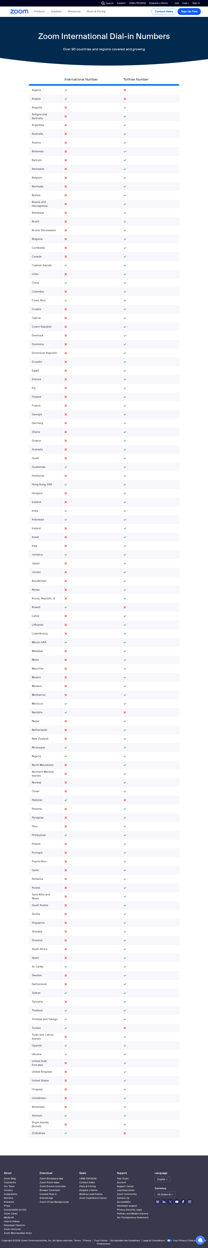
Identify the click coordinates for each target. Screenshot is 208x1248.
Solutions (56, 11)
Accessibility (124, 1201)
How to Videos (12, 1221)
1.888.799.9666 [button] (137, 3)
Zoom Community (127, 1194)
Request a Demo (158, 3)
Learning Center (126, 1190)
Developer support (127, 1205)
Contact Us (123, 1198)
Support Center (125, 1186)
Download (46, 1173)
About (8, 1173)
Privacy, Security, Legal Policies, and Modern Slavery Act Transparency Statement (133, 1213)
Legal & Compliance (154, 1240)
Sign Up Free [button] (189, 11)
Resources (74, 11)
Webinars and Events (90, 1194)
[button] (108, 3)
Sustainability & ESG (15, 1209)
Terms (77, 1240)
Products (39, 11)
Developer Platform (14, 1225)
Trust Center (101, 1240)
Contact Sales (164, 11)
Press (7, 1205)
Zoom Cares (10, 1213)
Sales (82, 1173)
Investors (9, 1201)
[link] (96, 11)
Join (176, 3)
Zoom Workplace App (51, 1178)
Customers (10, 1182)
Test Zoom (123, 1178)
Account (121, 1182)
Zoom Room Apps (49, 1182)
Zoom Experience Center (93, 1198)
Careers (8, 1190)
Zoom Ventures (12, 1229)
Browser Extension (50, 1190)
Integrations (10, 1194)
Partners (8, 1198)
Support (121, 3)
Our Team (9, 1186)
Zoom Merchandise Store (18, 1233)
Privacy (87, 1240)
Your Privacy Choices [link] (184, 1240)
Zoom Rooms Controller (53, 1186)
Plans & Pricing (96, 11)
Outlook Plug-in (48, 1194)
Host (185, 3)
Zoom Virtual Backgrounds (54, 1201)
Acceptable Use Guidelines (125, 1240)
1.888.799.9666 (88, 1178)
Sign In (196, 3)
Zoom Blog (10, 1178)
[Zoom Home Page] (19, 12)
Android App (46, 1198)
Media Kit (9, 1217)
